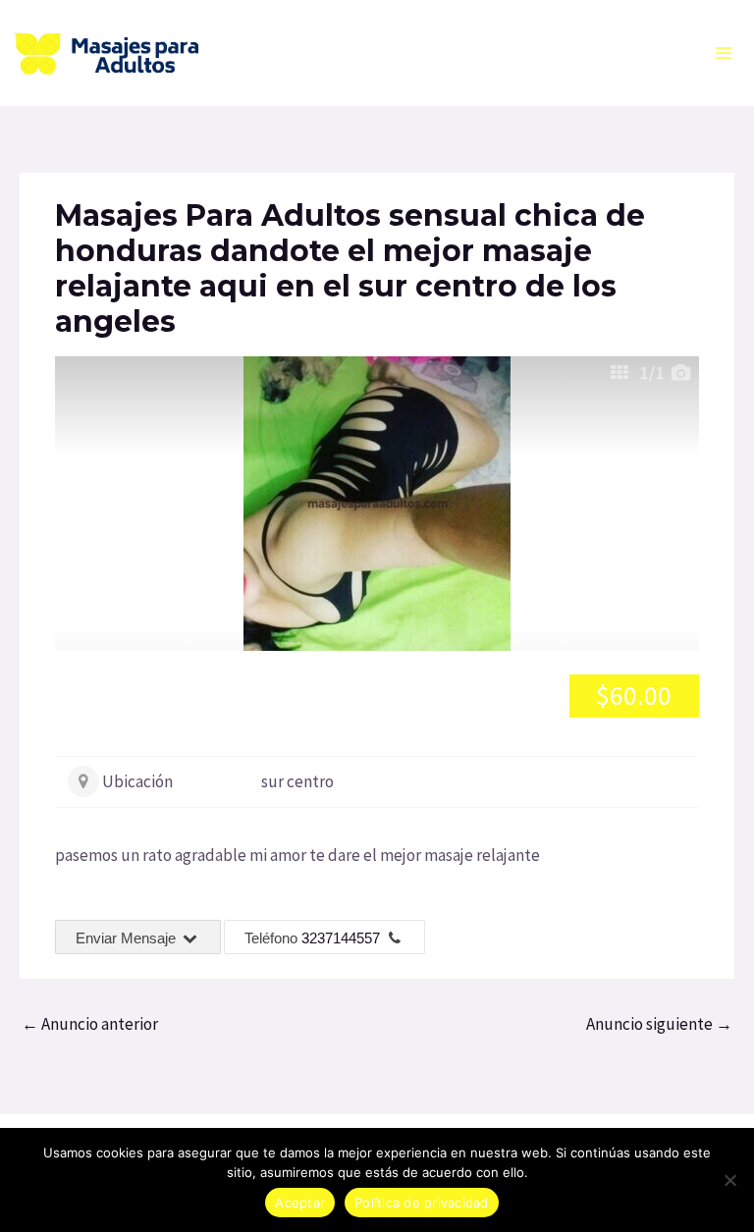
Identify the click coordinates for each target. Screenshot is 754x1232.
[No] (729, 1180)
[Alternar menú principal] (724, 53)
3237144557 (340, 938)
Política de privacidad (421, 1202)
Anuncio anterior (90, 1024)
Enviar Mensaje (128, 938)
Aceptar (300, 1202)
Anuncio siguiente (659, 1024)
